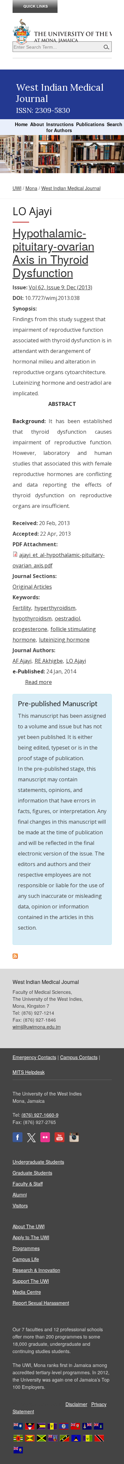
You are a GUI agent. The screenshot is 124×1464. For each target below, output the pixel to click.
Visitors (20, 1205)
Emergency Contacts (34, 1057)
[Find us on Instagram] (74, 1140)
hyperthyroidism (54, 607)
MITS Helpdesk (29, 1072)
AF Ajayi (22, 660)
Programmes (26, 1248)
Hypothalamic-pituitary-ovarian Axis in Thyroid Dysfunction (53, 252)
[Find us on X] (31, 1140)
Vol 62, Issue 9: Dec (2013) (60, 287)
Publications (90, 124)
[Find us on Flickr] (45, 1140)
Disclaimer (76, 1404)
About (37, 124)
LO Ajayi (76, 660)
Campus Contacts (79, 1057)
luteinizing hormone (64, 639)
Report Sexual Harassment (41, 1302)
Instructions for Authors (60, 127)
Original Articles (32, 586)
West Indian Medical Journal (71, 188)
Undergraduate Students (38, 1161)
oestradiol (67, 618)
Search (114, 124)
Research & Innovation (36, 1270)
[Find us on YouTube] (59, 1140)
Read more (38, 682)
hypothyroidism (32, 618)
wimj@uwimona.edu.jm (37, 1026)
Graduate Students (32, 1172)
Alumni (20, 1194)
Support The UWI (31, 1281)
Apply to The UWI (31, 1237)
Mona (31, 188)
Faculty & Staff (28, 1183)
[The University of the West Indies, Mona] (62, 31)
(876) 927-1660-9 (40, 1114)
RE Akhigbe (49, 660)
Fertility (22, 607)
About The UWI (29, 1226)
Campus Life (26, 1259)
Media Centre (27, 1292)
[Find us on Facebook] (17, 1140)
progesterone (30, 629)
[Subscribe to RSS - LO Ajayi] (15, 956)
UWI (17, 188)
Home (21, 124)
